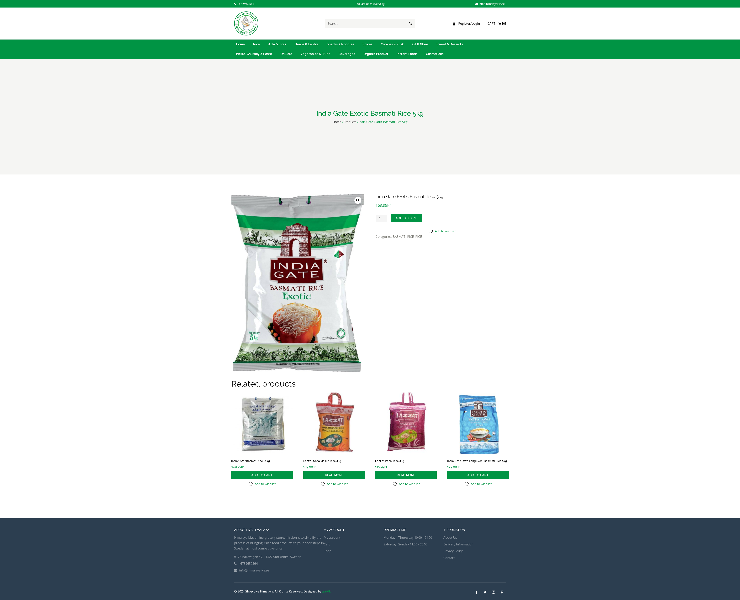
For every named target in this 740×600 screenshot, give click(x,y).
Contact (449, 558)
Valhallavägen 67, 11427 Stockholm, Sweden (269, 557)
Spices (367, 44)
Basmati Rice (403, 236)
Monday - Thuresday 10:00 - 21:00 (407, 537)
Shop (327, 551)
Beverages (347, 54)
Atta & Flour (277, 44)
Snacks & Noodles (340, 44)
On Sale (286, 54)
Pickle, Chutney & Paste (254, 54)
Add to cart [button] (261, 475)
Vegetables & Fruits (315, 54)
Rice (256, 44)
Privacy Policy (453, 551)
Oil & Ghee (420, 44)
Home (240, 44)
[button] (357, 200)
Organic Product (375, 54)
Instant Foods (407, 54)
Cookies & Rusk (392, 44)
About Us (450, 537)
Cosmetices (434, 54)
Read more (334, 475)
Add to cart (406, 218)
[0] (497, 23)
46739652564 (245, 4)
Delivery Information (458, 544)
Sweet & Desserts (449, 44)
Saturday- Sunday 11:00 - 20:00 (405, 544)
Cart (327, 544)
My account (332, 537)
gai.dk (326, 591)
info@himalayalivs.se (491, 4)
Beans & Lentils (306, 44)
